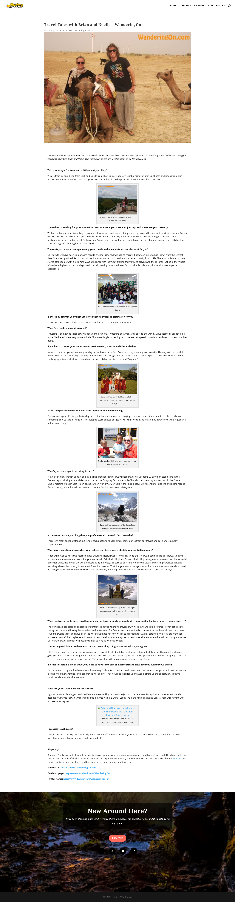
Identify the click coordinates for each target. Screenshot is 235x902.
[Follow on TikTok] (133, 851)
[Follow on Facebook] (101, 851)
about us (117, 838)
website (176, 758)
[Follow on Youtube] (122, 851)
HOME (173, 5)
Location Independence (81, 30)
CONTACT (220, 5)
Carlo (49, 30)
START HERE (185, 5)
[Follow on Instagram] (112, 851)
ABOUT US (199, 5)
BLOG (210, 5)
